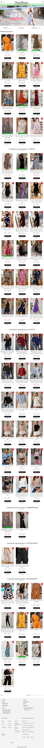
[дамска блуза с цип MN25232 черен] (7, 484)
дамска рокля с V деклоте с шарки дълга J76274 (7, 80)
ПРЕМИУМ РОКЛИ (6, 713)
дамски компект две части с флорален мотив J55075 (7, 659)
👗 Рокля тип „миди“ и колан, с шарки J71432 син (7, 229)
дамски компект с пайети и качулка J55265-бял (36, 659)
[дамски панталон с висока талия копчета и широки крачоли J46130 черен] (22, 555)
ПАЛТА (24, 703)
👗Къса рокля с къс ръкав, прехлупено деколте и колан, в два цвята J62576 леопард (22, 258)
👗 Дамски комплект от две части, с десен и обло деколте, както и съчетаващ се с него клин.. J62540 (7, 601)
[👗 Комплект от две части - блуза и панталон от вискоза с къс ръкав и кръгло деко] (7, 620)
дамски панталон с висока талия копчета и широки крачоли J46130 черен (22, 566)
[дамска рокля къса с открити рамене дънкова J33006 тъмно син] (22, 306)
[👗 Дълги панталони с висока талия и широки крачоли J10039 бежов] (7, 555)
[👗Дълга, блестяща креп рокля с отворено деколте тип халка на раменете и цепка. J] (22, 219)
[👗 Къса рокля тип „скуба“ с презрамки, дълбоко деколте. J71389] (7, 190)
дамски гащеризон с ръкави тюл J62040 (22, 530)
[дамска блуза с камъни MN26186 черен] (36, 429)
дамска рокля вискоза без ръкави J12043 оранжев (22, 108)
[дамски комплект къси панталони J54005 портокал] (22, 70)
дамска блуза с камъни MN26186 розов (7, 439)
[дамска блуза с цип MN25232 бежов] (22, 456)
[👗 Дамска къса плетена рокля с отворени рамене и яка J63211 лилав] (22, 190)
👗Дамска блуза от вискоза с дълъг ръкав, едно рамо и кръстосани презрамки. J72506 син (36, 352)
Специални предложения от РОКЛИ (22, 149)
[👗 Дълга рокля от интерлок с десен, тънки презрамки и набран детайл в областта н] (36, 306)
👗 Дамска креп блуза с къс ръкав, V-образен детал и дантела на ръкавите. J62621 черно (7, 352)
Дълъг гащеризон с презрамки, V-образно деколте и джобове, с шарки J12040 (7, 136)
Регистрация (4, 727)
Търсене (9, 723)
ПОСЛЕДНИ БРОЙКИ (6, 710)
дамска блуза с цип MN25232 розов (36, 466)
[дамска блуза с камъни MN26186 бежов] (22, 429)
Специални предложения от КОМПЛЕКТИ (22, 579)
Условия (9, 725)
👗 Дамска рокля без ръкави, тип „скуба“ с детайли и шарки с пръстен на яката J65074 (36, 201)
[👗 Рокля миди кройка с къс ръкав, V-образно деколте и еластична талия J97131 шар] (7, 161)
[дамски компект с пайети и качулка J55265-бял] (36, 649)
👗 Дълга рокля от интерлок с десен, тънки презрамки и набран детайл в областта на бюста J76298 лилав (36, 317)
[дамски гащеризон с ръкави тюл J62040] (22, 520)
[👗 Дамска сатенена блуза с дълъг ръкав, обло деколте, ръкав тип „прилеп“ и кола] (22, 371)
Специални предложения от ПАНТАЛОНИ (22, 543)
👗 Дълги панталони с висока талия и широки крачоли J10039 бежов (7, 566)
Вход (3, 725)
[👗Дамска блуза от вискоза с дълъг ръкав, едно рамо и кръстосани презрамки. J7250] (22, 342)
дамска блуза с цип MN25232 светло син (7, 466)
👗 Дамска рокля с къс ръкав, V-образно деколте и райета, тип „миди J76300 (36, 172)
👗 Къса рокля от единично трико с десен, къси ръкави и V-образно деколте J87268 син (36, 287)
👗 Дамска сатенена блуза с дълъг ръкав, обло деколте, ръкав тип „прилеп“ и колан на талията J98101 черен (7, 410)
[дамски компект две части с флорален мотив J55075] (7, 649)
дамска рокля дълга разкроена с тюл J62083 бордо (36, 108)
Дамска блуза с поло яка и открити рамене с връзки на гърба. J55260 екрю (22, 136)
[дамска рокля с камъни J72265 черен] (22, 161)
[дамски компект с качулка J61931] (7, 677)
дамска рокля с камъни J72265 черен (22, 171)
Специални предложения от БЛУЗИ (22, 329)
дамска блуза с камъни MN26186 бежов (22, 439)
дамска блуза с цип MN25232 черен (7, 494)
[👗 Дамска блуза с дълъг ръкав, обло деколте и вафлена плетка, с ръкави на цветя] (22, 484)
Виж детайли (7, 58)
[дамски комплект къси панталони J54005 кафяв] (36, 591)
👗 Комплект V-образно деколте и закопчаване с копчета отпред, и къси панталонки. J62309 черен (22, 601)
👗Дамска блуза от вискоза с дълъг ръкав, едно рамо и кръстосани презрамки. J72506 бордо (22, 352)
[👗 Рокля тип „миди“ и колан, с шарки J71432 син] (7, 219)
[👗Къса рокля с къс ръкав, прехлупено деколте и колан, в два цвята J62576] (36, 248)
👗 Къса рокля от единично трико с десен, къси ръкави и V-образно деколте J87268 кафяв (7, 287)
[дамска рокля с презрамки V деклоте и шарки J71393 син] (7, 98)
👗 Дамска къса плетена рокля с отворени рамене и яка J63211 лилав (22, 201)
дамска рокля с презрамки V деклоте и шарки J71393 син (7, 108)
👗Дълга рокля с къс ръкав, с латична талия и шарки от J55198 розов (7, 258)
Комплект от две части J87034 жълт (7, 52)
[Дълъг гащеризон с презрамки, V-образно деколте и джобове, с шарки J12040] (7, 126)
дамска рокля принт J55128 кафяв (36, 51)
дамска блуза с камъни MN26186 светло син (22, 410)
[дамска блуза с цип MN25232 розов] (36, 456)
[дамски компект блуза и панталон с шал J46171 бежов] (22, 649)
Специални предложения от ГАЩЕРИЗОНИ (22, 507)
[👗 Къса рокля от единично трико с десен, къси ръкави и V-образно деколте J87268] (7, 277)
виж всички (22, 150)
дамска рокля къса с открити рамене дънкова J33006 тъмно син (22, 316)
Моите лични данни (22, 744)
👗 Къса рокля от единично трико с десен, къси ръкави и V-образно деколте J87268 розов (22, 287)
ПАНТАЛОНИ (4, 705)
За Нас (3, 723)
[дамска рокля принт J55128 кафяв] (36, 42)
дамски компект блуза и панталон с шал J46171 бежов (22, 659)
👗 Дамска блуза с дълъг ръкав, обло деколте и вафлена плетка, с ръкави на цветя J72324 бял (22, 494)
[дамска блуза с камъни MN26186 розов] (7, 429)
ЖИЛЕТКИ (25, 705)
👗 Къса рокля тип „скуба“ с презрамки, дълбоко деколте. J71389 (7, 201)
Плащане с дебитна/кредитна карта (18, 724)
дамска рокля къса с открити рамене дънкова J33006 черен (7, 316)
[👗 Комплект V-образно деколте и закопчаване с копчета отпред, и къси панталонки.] (22, 591)
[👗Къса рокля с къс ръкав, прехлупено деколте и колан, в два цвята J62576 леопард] (22, 248)
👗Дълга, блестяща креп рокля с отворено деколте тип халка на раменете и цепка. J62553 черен (36, 229)
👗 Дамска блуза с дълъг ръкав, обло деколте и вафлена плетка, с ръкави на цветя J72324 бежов (36, 494)
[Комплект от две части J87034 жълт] (7, 42)
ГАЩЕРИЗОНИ (5, 703)
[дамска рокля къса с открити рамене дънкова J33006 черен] (7, 306)
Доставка (9, 727)
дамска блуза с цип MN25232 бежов (22, 466)
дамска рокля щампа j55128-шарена (22, 52)
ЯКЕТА (3, 708)
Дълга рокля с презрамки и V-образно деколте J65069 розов (36, 80)
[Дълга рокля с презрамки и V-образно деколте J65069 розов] (36, 70)
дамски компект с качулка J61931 (7, 686)
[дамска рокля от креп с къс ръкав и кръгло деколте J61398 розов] (36, 126)
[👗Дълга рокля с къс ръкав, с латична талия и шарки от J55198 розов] (7, 248)
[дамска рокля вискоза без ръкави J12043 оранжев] (22, 98)
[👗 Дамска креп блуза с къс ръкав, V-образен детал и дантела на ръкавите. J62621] (7, 342)
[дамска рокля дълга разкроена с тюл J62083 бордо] (36, 98)
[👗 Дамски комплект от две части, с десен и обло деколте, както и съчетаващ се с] (7, 591)
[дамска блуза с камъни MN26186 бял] (36, 400)
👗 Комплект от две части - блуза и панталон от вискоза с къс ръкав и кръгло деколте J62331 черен (7, 630)
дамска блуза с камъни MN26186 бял (36, 410)
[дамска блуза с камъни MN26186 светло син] (22, 400)
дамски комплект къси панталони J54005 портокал (22, 80)
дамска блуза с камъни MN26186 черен (36, 439)
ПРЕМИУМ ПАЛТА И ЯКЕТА (28, 708)
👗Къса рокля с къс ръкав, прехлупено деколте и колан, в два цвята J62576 (36, 258)
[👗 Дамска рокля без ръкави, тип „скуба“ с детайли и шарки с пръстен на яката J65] (36, 190)
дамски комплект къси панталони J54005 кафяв (36, 601)
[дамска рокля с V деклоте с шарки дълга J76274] (7, 70)
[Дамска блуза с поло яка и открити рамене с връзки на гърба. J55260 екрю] (22, 126)
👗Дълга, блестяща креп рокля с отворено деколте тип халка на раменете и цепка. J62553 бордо (22, 229)
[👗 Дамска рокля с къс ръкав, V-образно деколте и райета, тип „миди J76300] (36, 161)
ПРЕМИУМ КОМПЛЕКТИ (28, 707)
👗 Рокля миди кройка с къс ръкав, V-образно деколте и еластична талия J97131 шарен (8, 172)
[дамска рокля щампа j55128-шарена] (22, 42)
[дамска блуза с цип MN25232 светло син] (7, 456)
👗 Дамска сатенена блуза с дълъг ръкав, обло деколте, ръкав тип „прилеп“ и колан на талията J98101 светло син (36, 381)
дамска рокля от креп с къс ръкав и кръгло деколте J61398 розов (36, 136)
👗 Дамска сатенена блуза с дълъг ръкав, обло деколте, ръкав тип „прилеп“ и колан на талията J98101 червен (22, 381)
